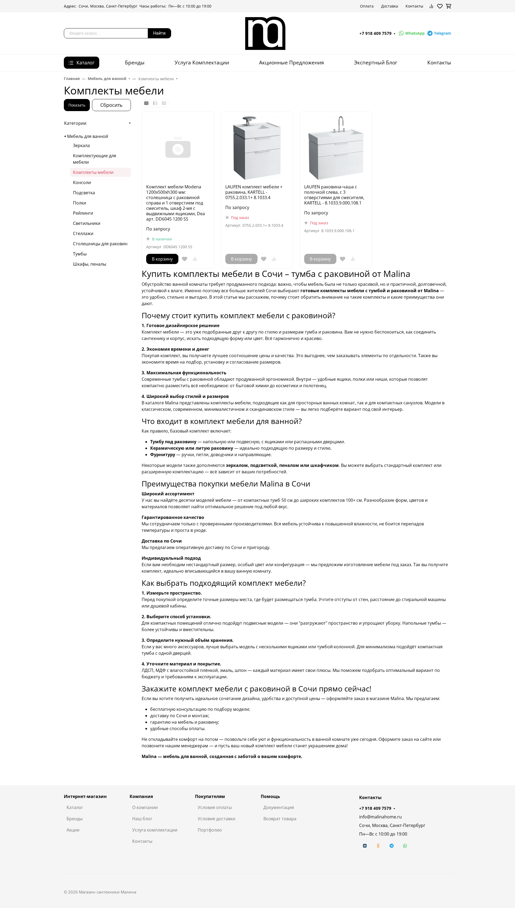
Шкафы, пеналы (89, 264)
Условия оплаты (215, 807)
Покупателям (210, 796)
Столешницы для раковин (100, 244)
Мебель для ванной (87, 136)
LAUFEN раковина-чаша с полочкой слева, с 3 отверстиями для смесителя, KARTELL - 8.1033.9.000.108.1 (334, 195)
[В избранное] (185, 259)
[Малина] (265, 33)
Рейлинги (83, 213)
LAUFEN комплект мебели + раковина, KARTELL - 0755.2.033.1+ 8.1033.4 (253, 192)
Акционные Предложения (291, 62)
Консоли (82, 182)
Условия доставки (216, 819)
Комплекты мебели (93, 172)
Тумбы (80, 254)
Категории (75, 123)
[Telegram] (391, 845)
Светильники (86, 223)
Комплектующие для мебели (94, 159)
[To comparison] (195, 259)
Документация (278, 807)
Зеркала (81, 145)
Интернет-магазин (85, 796)
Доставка (389, 6)
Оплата (367, 6)
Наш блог (142, 819)
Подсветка (84, 193)
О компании (145, 807)
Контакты (414, 6)
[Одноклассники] (378, 845)
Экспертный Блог (375, 62)
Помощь (270, 796)
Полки (79, 203)
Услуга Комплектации (202, 62)
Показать (76, 105)
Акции (73, 830)
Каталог (75, 807)
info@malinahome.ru (380, 817)
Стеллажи (83, 233)
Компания (141, 796)
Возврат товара (279, 819)
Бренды (135, 62)
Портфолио (210, 830)
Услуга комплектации (154, 830)
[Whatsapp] (405, 845)
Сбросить (111, 105)
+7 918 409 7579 (375, 33)
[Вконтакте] (364, 845)
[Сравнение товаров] (431, 6)
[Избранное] (440, 6)
